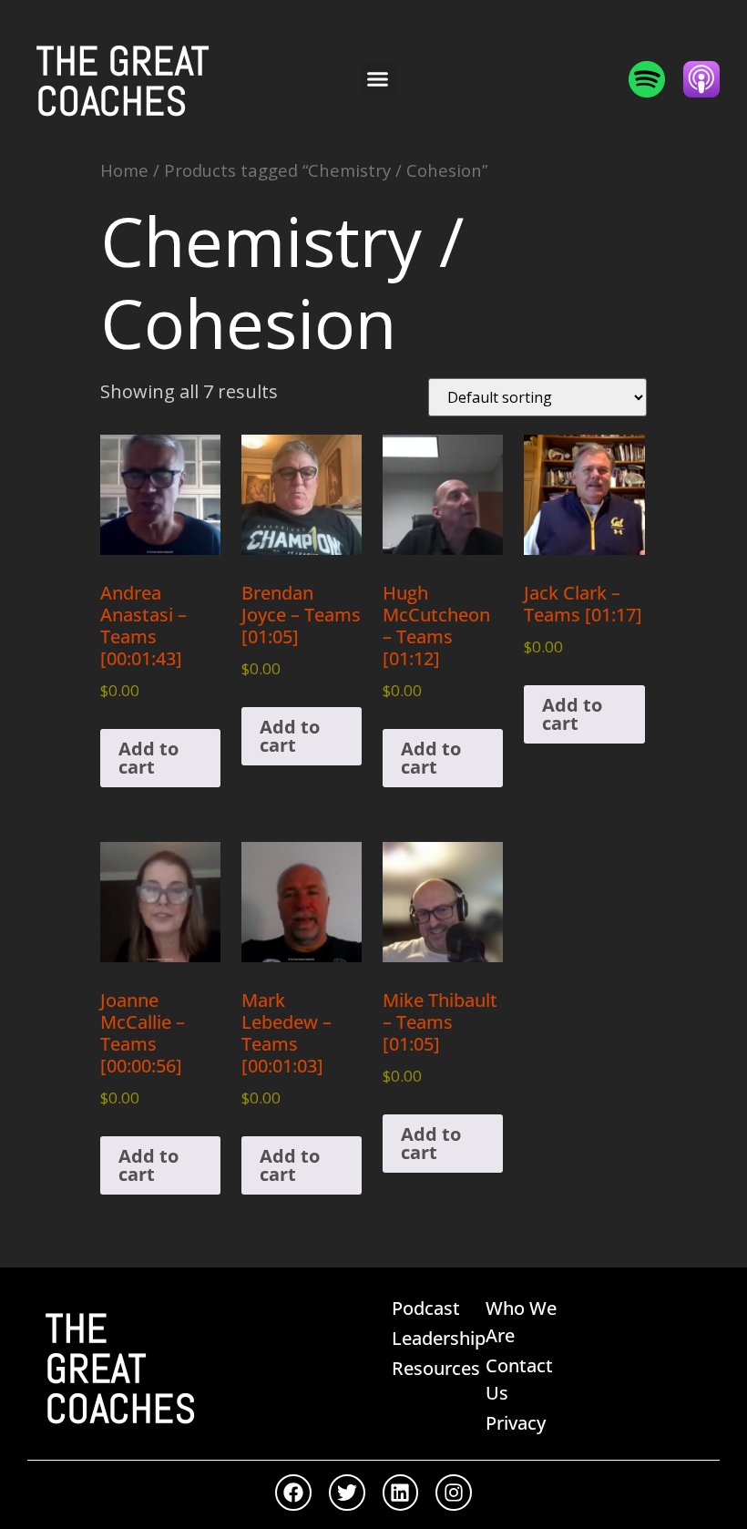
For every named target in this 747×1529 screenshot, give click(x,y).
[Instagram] (453, 1492)
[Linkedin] (401, 1492)
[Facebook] (293, 1492)
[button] (378, 79)
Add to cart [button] (148, 757)
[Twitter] (347, 1492)
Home (124, 170)
